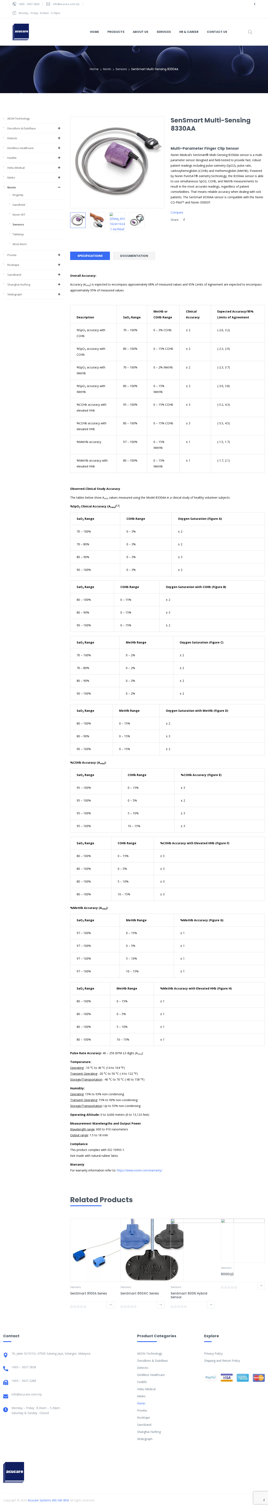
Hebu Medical (16, 168)
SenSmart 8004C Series (139, 1293)
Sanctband (14, 275)
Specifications (90, 256)
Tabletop (18, 234)
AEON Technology (18, 118)
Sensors (121, 69)
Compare (177, 212)
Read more (110, 1305)
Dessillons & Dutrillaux (21, 128)
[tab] (91, 256)
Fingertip (18, 195)
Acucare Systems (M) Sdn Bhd (48, 1500)
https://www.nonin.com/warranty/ (139, 1170)
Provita (11, 255)
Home (94, 69)
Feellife (12, 158)
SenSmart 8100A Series (88, 1293)
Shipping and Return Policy (222, 1361)
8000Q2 (227, 1274)
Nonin (107, 69)
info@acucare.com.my (66, 4)
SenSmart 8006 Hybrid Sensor (189, 1295)
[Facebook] (184, 219)
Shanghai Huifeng (18, 284)
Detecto (12, 138)
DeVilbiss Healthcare (20, 148)
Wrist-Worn (20, 244)
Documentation (134, 256)
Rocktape (13, 265)
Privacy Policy (213, 1353)
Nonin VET (19, 214)
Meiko (11, 177)
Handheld (19, 205)
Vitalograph (14, 294)
